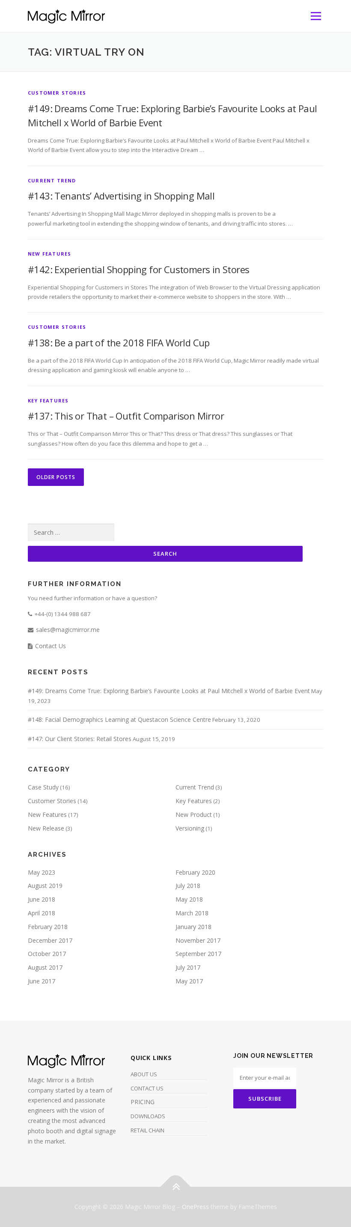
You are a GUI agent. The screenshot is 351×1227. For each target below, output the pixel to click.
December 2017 (50, 940)
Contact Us (50, 646)
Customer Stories (57, 92)
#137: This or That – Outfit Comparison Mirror (126, 415)
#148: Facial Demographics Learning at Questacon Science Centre (119, 719)
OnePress (195, 1207)
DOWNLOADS (148, 1116)
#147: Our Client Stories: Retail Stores (79, 739)
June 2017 (41, 981)
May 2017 (189, 981)
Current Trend (52, 180)
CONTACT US (147, 1088)
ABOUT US (144, 1074)
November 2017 (198, 940)
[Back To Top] (176, 1187)
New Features (49, 253)
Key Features (48, 400)
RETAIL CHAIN (147, 1130)
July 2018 (188, 886)
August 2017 (45, 967)
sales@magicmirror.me (68, 629)
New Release (46, 828)
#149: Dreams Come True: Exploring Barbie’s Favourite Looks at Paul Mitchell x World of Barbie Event (169, 691)
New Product (194, 814)
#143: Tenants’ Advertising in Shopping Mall (121, 195)
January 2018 (193, 927)
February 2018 (48, 927)
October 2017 (47, 954)
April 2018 (41, 913)
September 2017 (198, 954)
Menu (315, 16)
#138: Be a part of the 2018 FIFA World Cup (119, 342)
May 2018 (189, 899)
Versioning (190, 828)
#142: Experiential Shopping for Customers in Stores (138, 269)
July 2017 (188, 967)
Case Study (43, 787)
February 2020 (195, 872)
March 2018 (192, 913)
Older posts (55, 477)
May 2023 (41, 872)
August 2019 (45, 886)
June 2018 (41, 899)
